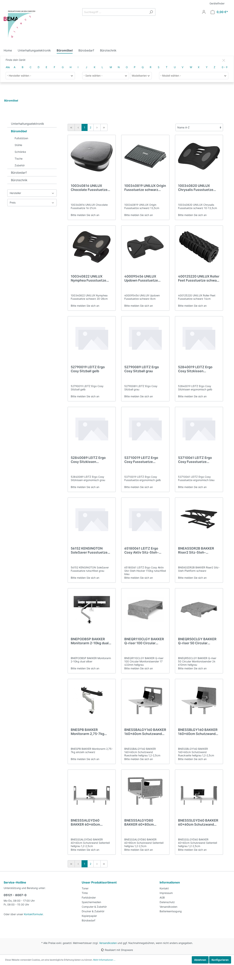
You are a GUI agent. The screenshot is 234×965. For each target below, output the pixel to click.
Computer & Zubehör (94, 906)
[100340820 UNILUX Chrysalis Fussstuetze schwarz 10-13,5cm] (199, 156)
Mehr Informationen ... (104, 959)
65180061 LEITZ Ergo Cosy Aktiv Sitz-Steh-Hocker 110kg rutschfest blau (143, 550)
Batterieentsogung (171, 911)
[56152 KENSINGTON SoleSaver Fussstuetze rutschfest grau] (92, 519)
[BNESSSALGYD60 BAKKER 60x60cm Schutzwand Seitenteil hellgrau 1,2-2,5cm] (92, 791)
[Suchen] (151, 12)
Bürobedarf (19, 172)
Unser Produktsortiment (99, 882)
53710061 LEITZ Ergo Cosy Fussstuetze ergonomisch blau (195, 460)
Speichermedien (91, 902)
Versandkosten (168, 906)
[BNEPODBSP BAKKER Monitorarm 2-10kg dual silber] (92, 609)
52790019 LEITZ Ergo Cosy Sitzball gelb (88, 369)
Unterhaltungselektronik (27, 123)
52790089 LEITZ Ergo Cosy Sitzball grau (141, 369)
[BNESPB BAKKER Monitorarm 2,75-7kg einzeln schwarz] (92, 700)
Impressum (166, 892)
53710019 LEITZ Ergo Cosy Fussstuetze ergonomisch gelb (141, 460)
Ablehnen (200, 959)
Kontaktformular (33, 914)
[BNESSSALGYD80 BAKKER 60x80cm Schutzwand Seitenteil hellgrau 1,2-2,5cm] (145, 791)
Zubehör (20, 165)
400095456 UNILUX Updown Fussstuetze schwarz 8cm (141, 278)
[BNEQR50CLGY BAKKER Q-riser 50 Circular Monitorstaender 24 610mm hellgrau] (199, 609)
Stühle (18, 145)
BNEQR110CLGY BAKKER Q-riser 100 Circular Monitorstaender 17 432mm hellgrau (144, 641)
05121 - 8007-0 (15, 895)
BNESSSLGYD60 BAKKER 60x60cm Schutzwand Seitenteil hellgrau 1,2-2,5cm (198, 822)
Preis (13, 202)
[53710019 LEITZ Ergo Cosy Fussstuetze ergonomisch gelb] (145, 428)
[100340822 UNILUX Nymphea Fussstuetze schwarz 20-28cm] (92, 247)
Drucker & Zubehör (93, 911)
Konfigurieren (220, 959)
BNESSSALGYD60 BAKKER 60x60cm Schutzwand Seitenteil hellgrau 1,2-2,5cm (89, 822)
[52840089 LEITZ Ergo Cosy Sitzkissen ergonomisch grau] (92, 428)
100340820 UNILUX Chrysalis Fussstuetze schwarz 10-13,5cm (195, 188)
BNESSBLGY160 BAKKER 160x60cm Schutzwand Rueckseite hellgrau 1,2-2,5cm (198, 732)
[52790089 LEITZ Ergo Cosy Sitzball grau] (145, 337)
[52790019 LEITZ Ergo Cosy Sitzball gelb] (92, 337)
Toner (85, 888)
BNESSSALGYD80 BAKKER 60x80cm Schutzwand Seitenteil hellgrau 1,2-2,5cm (142, 822)
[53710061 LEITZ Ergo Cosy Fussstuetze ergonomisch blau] (199, 428)
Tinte (85, 892)
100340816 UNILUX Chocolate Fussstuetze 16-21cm (89, 188)
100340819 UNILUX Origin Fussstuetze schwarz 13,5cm (145, 188)
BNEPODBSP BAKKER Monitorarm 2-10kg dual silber (90, 641)
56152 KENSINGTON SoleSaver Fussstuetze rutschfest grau (89, 550)
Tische (18, 158)
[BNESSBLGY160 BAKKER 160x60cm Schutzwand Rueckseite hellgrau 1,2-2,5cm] (199, 700)
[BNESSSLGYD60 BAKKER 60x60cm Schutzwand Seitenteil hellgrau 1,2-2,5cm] (199, 791)
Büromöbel (19, 131)
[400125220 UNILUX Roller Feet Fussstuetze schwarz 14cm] (199, 247)
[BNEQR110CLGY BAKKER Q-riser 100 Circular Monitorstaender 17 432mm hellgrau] (145, 609)
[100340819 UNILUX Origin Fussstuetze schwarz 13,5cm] (145, 156)
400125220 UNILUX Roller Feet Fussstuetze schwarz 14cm (199, 278)
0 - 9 (224, 67)
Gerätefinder (217, 3)
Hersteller (15, 193)
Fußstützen (21, 138)
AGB (162, 897)
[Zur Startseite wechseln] (21, 25)
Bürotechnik (19, 180)
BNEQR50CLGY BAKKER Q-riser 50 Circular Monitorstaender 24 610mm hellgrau (197, 641)
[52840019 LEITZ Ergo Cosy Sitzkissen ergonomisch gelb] (199, 337)
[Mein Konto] (203, 12)
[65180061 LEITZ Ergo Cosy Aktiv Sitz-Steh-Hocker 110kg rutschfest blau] (145, 519)
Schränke (20, 151)
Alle (8, 67)
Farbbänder (89, 897)
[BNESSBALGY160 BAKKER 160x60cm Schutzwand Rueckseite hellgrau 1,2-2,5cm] (145, 700)
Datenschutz (167, 902)
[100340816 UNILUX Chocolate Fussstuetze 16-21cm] (92, 156)
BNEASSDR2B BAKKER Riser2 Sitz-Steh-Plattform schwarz (196, 550)
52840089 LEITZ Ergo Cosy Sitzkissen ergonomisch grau (88, 460)
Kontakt (164, 888)
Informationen (170, 882)
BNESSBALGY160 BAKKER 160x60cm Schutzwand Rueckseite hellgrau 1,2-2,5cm (145, 732)
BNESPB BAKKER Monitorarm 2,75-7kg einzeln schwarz (87, 732)
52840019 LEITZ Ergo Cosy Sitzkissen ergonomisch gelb (195, 369)
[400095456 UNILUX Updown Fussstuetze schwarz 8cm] (145, 247)
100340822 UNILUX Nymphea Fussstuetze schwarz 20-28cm (88, 278)
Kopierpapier (89, 915)
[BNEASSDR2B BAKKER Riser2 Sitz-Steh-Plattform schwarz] (199, 519)
